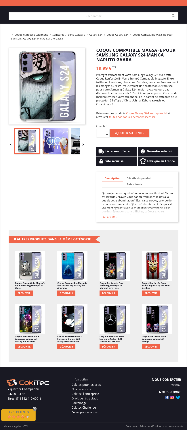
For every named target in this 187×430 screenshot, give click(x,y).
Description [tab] (112, 178)
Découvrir (24, 293)
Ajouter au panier (129, 133)
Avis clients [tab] (134, 184)
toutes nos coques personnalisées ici (132, 117)
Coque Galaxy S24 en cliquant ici (146, 113)
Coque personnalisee (85, 412)
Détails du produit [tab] (139, 178)
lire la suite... (110, 217)
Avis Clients (19, 412)
